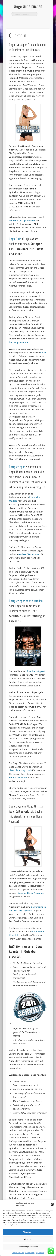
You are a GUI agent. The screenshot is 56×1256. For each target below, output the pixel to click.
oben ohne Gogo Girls (20, 770)
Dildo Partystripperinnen (22, 220)
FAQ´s (43, 352)
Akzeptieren (28, 1232)
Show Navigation (43, 23)
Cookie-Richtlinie (18, 1253)
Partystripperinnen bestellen (26, 600)
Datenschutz (30, 1253)
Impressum (40, 1253)
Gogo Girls (15, 238)
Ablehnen (28, 1239)
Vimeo (30, 20)
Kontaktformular (18, 777)
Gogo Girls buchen (28, 6)
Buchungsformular (19, 342)
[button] (52, 1204)
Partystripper (17, 466)
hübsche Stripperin (36, 671)
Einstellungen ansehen (28, 1246)
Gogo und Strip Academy (31, 892)
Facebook (25, 20)
